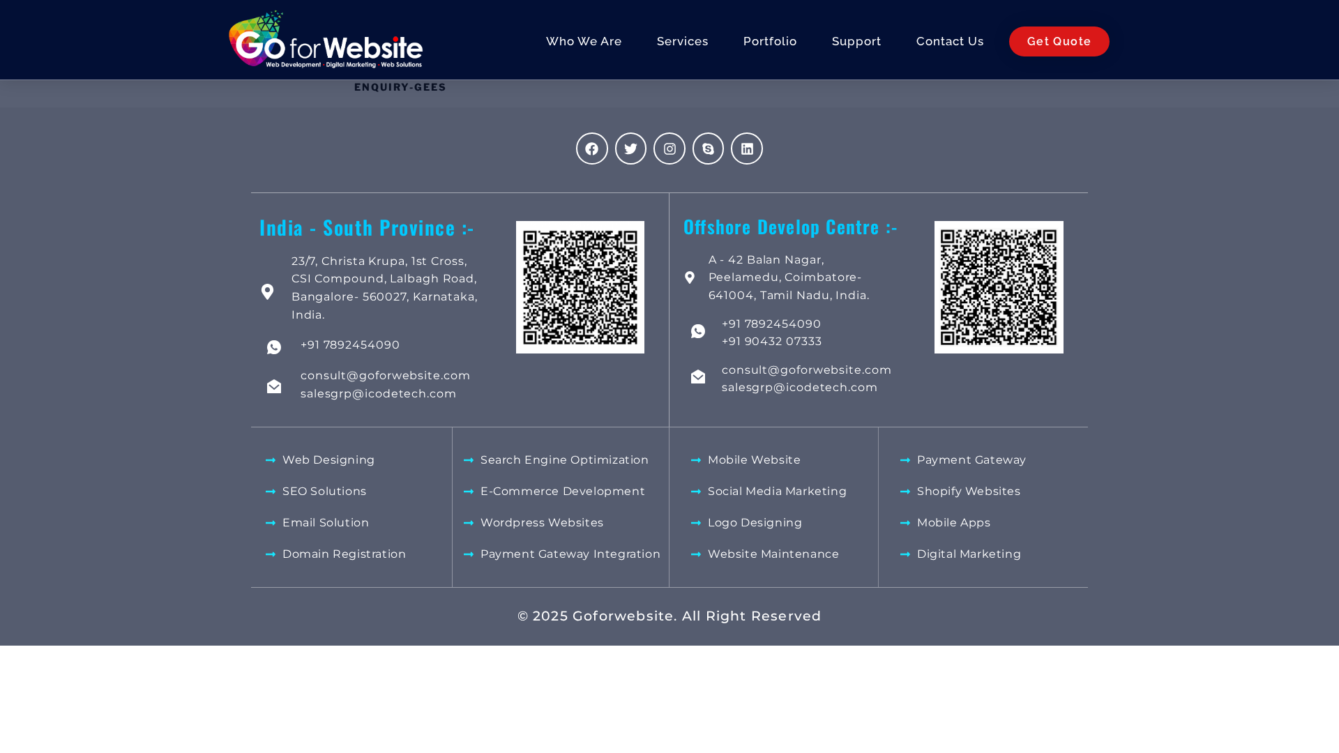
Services (683, 41)
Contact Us (950, 41)
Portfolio (770, 41)
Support (857, 41)
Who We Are (584, 41)
